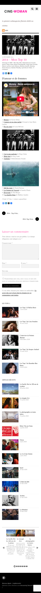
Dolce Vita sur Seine (26, 426)
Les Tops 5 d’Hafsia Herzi (28, 307)
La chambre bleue (10, 195)
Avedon (22, 496)
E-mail (24, 263)
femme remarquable (19, 64)
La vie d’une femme (26, 454)
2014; (20, 63)
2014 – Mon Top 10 (14, 59)
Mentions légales (6, 583)
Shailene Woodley (16, 67)
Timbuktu (7, 159)
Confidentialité (16, 583)
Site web (5, 271)
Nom (4, 263)
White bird (7, 156)
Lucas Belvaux (15, 66)
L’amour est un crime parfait (12, 122)
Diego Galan (9, 64)
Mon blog (16, 63)
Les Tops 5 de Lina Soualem (29, 321)
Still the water (8, 188)
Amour (4, 64)
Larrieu (9, 66)
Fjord (21, 468)
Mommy (32, 66)
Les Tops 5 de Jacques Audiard (29, 349)
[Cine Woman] (15, 15)
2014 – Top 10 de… (11, 213)
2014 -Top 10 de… (30, 219)
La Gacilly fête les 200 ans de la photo (29, 385)
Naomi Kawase (6, 67)
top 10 (22, 67)
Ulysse (22, 440)
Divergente (7, 192)
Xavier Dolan (28, 67)
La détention (24, 510)
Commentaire (7, 243)
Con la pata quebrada (10, 154)
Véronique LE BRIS (7, 63)
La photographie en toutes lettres (28, 413)
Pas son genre (8, 127)
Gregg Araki (29, 64)
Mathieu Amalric (25, 66)
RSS (6, 30)
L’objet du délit (24, 482)
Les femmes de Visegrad (11, 190)
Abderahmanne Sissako (29, 63)
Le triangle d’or (25, 398)
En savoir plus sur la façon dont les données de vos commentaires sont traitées (19, 292)
